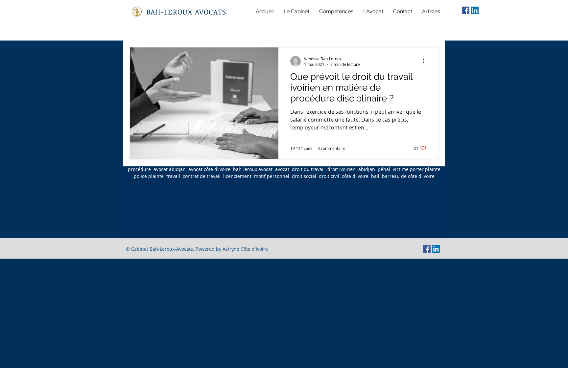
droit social (304, 176)
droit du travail (308, 169)
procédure (139, 169)
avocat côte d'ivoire (209, 169)
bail (375, 176)
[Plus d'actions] (425, 61)
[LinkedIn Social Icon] (475, 10)
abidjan (366, 169)
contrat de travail (202, 176)
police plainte (149, 176)
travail (173, 176)
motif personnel (271, 176)
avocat (282, 169)
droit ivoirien (341, 169)
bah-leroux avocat (252, 169)
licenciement (237, 176)
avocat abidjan (170, 169)
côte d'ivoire (355, 176)
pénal (384, 169)
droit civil (329, 176)
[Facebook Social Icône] (465, 10)
